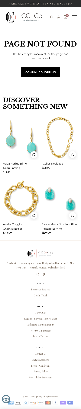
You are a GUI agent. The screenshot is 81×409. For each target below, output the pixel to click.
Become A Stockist (40, 289)
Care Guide (41, 312)
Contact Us (40, 353)
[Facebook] (43, 274)
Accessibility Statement (41, 377)
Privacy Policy (41, 371)
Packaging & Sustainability (40, 324)
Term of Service (40, 336)
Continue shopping (40, 72)
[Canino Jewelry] (40, 253)
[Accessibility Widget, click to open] (6, 399)
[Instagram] (37, 274)
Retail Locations (40, 359)
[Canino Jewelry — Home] (24, 17)
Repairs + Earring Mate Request (40, 318)
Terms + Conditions (40, 365)
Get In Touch (40, 295)
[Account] (58, 17)
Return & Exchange (41, 330)
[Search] (52, 17)
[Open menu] (74, 17)
